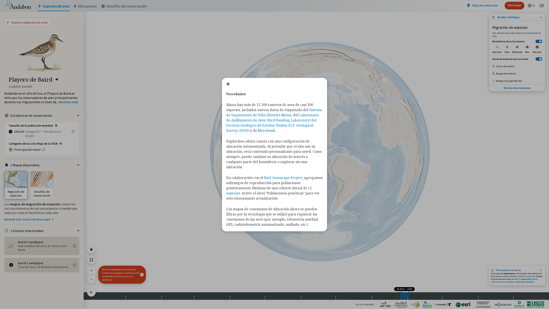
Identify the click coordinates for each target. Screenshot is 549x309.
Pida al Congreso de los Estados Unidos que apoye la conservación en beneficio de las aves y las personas (120, 274)
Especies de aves (56, 6)
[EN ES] (531, 6)
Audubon (510, 281)
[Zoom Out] (91, 279)
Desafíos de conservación (127, 6)
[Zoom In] (91, 270)
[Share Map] (91, 249)
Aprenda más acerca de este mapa (27, 219)
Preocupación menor (27, 149)
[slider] (400, 296)
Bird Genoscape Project (283, 177)
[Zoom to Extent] (91, 260)
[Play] (91, 292)
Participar (514, 5)
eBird (516, 276)
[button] (57, 79)
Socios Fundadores (365, 304)
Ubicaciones (87, 6)
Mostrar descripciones (517, 87)
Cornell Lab (529, 276)
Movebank (266, 130)
